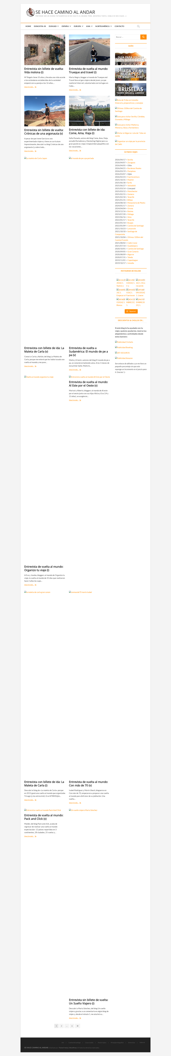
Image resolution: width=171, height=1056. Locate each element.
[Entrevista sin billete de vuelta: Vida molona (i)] (44, 49)
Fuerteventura (133, 177)
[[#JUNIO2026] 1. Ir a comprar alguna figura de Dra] (130, 283)
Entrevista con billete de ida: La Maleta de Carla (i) (44, 783)
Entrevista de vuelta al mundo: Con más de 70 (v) (88, 783)
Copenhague (132, 260)
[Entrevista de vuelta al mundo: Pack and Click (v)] (44, 810)
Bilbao (130, 200)
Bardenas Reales (134, 168)
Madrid (130, 180)
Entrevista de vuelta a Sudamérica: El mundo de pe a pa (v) (88, 351)
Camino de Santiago (135, 225)
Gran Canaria (132, 251)
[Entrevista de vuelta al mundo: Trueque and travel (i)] (89, 49)
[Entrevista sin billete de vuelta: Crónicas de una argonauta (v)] (44, 111)
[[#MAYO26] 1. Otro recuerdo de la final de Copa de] (140, 283)
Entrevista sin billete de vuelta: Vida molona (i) (43, 70)
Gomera (130, 194)
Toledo (130, 257)
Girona (130, 208)
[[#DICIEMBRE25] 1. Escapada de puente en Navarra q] (130, 302)
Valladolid (131, 185)
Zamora (130, 205)
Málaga (130, 214)
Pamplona (131, 171)
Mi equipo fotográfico (117, 1042)
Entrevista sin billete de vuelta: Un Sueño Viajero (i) (88, 1001)
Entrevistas (131, 1042)
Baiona (130, 211)
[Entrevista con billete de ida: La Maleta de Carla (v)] (44, 250)
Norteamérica (102, 26)
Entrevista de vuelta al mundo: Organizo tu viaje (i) (43, 568)
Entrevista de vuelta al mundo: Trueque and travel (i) (88, 70)
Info (63, 1042)
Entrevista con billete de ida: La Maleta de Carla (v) (44, 349)
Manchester (132, 191)
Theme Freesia (63, 1048)
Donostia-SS (40, 26)
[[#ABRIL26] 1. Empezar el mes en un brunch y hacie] (121, 293)
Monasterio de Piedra (136, 203)
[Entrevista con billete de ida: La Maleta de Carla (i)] (44, 684)
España (65, 26)
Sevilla (130, 159)
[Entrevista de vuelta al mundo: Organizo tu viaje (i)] (44, 469)
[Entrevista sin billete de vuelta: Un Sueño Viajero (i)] (89, 902)
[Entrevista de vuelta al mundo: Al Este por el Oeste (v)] (89, 377)
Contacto (119, 26)
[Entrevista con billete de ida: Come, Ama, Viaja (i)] (89, 111)
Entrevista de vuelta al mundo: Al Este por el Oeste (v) (88, 383)
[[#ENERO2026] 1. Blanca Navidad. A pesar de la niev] (121, 302)
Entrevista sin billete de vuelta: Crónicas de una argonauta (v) (43, 131)
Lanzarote (131, 228)
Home (28, 26)
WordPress (73, 1048)
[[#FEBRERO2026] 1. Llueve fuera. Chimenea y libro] (140, 293)
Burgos (130, 223)
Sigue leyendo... (32, 87)
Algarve (130, 254)
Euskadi (52, 26)
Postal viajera (102, 1042)
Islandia (130, 263)
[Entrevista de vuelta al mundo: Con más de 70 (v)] (89, 684)
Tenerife (130, 197)
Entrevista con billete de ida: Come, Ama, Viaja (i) (87, 131)
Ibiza (129, 217)
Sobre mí (142, 1042)
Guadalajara (132, 246)
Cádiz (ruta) (132, 243)
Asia (88, 26)
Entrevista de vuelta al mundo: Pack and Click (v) (43, 816)
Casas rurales (89, 1042)
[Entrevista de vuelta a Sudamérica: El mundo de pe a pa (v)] (89, 250)
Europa (77, 26)
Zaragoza (131, 162)
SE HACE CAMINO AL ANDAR (65, 12)
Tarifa (129, 183)
